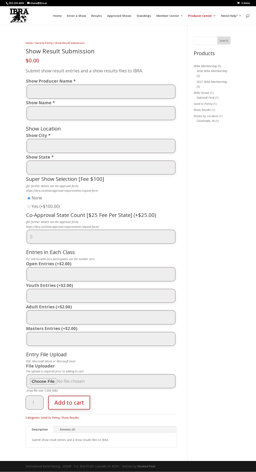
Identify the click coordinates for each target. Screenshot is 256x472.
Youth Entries (49, 285)
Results (96, 16)
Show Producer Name (50, 81)
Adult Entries (49, 307)
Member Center (167, 16)
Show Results (70, 417)
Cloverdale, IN (206, 121)
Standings (144, 16)
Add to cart (69, 402)
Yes (46, 206)
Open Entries (48, 263)
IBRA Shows (201, 93)
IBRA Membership (205, 66)
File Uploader (40, 366)
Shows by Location (206, 116)
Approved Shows (119, 16)
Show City (38, 135)
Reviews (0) (67, 429)
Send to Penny (44, 43)
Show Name (40, 102)
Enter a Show (76, 16)
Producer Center (200, 16)
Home (57, 16)
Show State (39, 157)
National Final (205, 97)
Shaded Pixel (146, 466)
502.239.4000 (16, 3)
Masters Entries (51, 328)
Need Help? (229, 16)
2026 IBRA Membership (212, 71)
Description (40, 429)
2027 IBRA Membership (212, 82)
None (37, 198)
